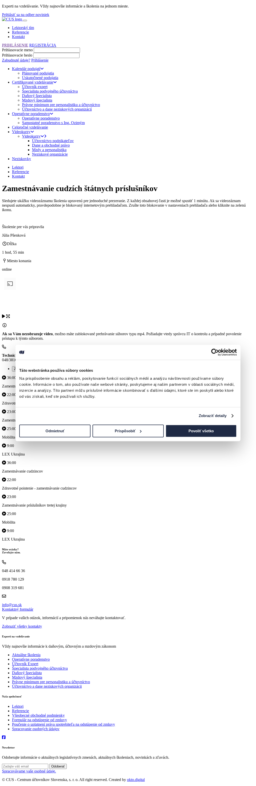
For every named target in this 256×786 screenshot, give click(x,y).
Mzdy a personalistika (49, 150)
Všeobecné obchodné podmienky (38, 715)
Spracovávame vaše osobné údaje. (29, 771)
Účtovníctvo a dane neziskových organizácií (57, 109)
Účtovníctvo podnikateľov (53, 141)
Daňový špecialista (37, 96)
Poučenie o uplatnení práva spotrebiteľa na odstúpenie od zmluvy (63, 724)
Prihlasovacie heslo (17, 55)
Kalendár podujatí (26, 69)
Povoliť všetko (201, 431)
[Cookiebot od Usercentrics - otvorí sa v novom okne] (215, 352)
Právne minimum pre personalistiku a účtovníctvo (61, 105)
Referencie (20, 32)
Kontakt (18, 37)
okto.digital (136, 779)
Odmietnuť (55, 431)
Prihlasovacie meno (17, 50)
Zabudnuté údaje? (16, 60)
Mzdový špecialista (37, 100)
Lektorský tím (23, 28)
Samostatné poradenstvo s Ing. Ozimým (53, 123)
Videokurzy (21, 132)
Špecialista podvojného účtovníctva (50, 91)
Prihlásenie (39, 60)
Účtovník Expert (25, 664)
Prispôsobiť (125, 431)
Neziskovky (21, 159)
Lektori (18, 167)
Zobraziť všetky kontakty (22, 626)
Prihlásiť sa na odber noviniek (25, 15)
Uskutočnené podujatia (40, 78)
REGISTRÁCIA (42, 45)
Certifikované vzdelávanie (32, 82)
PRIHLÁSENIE (15, 45)
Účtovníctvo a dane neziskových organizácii (47, 686)
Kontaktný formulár (17, 609)
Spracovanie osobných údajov (36, 729)
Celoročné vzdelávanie (30, 127)
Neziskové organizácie (50, 154)
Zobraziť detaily (213, 416)
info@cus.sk (12, 605)
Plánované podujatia (38, 73)
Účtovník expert (35, 87)
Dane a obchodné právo (51, 145)
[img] (3, 316)
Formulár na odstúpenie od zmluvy (39, 720)
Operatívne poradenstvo (31, 114)
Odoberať (58, 766)
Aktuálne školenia (26, 655)
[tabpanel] (128, 493)
